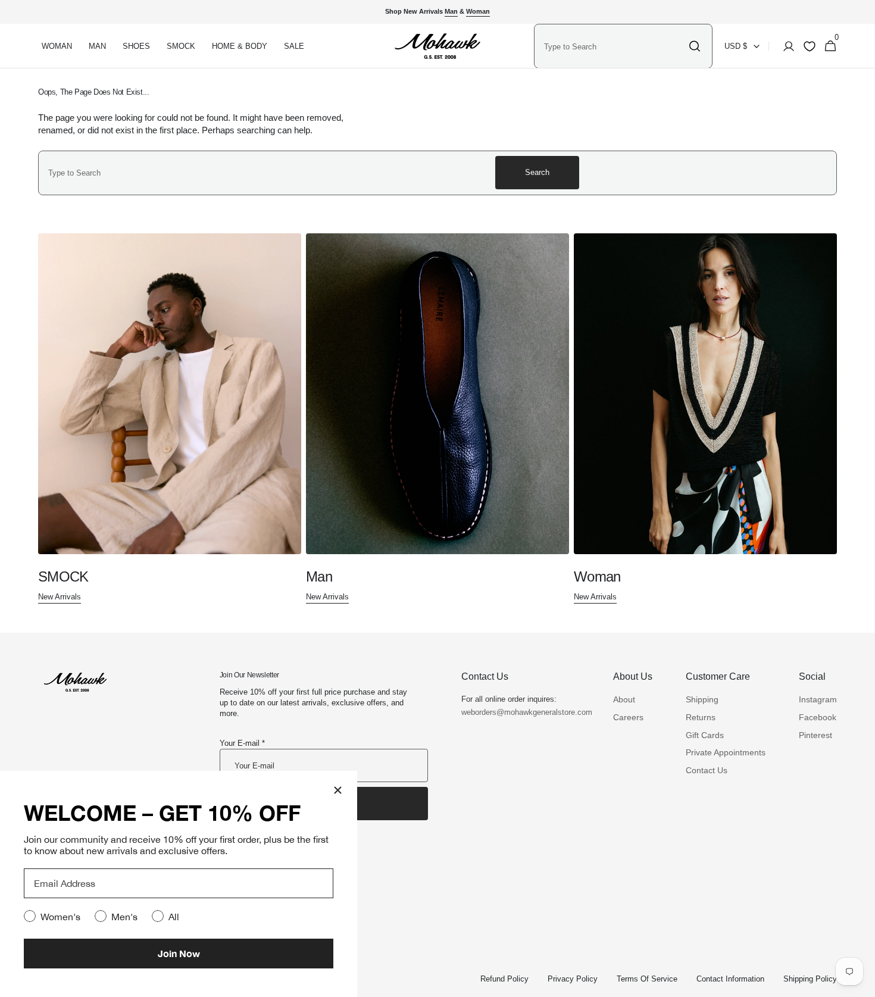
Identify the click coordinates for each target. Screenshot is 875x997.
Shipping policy (810, 978)
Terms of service (647, 978)
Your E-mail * (242, 743)
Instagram (818, 699)
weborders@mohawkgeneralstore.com (520, 712)
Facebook (817, 717)
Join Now (179, 953)
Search (537, 172)
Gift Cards (705, 735)
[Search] (694, 46)
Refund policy (504, 978)
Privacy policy (573, 978)
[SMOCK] (169, 418)
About (624, 699)
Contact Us (706, 770)
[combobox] (613, 46)
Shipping (702, 699)
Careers (628, 717)
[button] (785, 46)
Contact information (730, 978)
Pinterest (815, 735)
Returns (700, 717)
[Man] (437, 418)
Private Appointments (725, 752)
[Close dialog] (337, 790)
